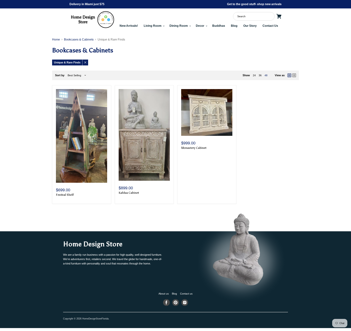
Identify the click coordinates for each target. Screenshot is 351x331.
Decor (200, 25)
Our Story (250, 25)
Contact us (186, 293)
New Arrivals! (129, 25)
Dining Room (178, 25)
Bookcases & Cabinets (79, 39)
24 (254, 75)
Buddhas (218, 25)
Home (56, 39)
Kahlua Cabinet (129, 192)
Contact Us (270, 25)
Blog (234, 25)
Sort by (59, 75)
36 (260, 75)
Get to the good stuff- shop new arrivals (254, 4)
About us (163, 293)
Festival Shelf (65, 194)
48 (266, 75)
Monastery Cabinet (193, 148)
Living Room (153, 25)
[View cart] (279, 16)
